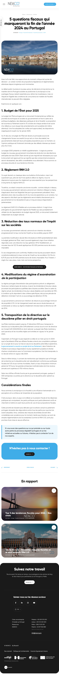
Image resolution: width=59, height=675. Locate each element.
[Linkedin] (21, 602)
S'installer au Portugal (18, 622)
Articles (35, 14)
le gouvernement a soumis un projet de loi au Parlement (21, 346)
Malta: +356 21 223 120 (38, 624)
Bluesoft (16, 645)
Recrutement (8, 651)
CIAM (44, 32)
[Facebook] (15, 602)
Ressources (29, 14)
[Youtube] (34, 602)
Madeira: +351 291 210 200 (39, 619)
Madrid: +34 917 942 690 (39, 627)
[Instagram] (28, 602)
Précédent (7, 467)
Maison (23, 14)
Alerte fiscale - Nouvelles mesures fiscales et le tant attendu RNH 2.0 (28, 551)
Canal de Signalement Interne (39, 651)
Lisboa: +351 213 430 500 (39, 622)
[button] (4, 4)
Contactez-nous (49, 4)
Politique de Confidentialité (21, 651)
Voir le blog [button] (30, 467)
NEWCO (14, 627)
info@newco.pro (36, 633)
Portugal (21, 32)
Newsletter (28, 582)
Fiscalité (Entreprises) (28, 32)
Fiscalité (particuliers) (38, 32)
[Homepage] (12, 4)
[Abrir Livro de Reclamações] (8, 667)
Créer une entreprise (18, 619)
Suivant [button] (53, 467)
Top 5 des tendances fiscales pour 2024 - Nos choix (28, 514)
